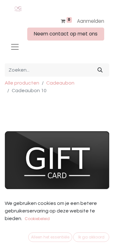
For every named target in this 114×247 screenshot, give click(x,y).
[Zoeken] (100, 70)
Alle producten (22, 83)
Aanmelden (90, 21)
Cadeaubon (60, 83)
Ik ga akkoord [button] (91, 237)
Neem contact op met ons (66, 33)
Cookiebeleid (37, 218)
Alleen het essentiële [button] (50, 237)
